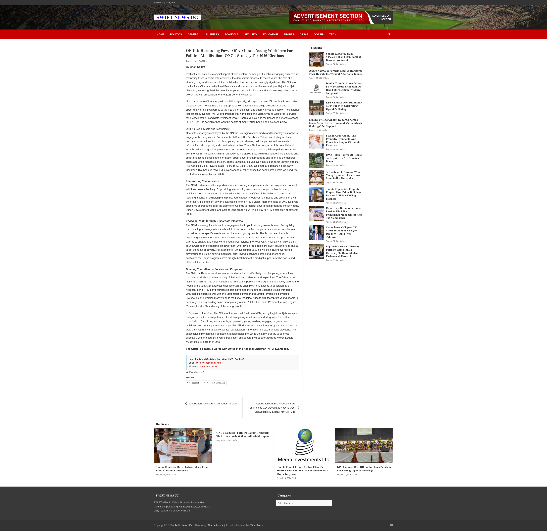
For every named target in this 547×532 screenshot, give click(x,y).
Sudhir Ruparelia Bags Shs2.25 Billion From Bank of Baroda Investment (343, 57)
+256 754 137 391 (209, 366)
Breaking (316, 47)
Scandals (232, 34)
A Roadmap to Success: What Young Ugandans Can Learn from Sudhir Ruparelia (343, 175)
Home (160, 34)
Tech (332, 34)
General (194, 34)
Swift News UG (183, 525)
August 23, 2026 (333, 113)
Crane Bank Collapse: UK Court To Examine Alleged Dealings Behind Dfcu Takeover (341, 232)
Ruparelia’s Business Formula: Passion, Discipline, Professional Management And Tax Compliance (344, 213)
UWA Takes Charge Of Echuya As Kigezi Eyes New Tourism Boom (344, 158)
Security (250, 34)
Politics (176, 34)
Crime (304, 34)
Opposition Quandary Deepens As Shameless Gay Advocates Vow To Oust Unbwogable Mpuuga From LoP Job (272, 407)
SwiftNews (203, 61)
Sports (289, 34)
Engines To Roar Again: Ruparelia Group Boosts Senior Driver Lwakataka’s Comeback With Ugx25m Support (335, 123)
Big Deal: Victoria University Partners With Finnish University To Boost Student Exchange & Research (342, 251)
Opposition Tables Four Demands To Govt (213, 403)
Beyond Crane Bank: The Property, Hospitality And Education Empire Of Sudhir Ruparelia (343, 140)
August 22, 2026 (333, 149)
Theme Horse (215, 525)
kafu (344, 64)
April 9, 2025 (191, 61)
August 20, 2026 (333, 260)
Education (270, 34)
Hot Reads (162, 424)
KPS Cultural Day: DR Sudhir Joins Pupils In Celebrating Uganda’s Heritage (344, 105)
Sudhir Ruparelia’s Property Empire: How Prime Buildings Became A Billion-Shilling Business (343, 194)
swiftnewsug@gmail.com (208, 362)
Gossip (319, 34)
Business (212, 34)
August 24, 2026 (333, 64)
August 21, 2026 (333, 202)
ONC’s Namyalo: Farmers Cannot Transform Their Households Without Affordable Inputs (335, 72)
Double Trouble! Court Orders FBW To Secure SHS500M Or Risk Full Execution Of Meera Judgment (344, 88)
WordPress (256, 525)
